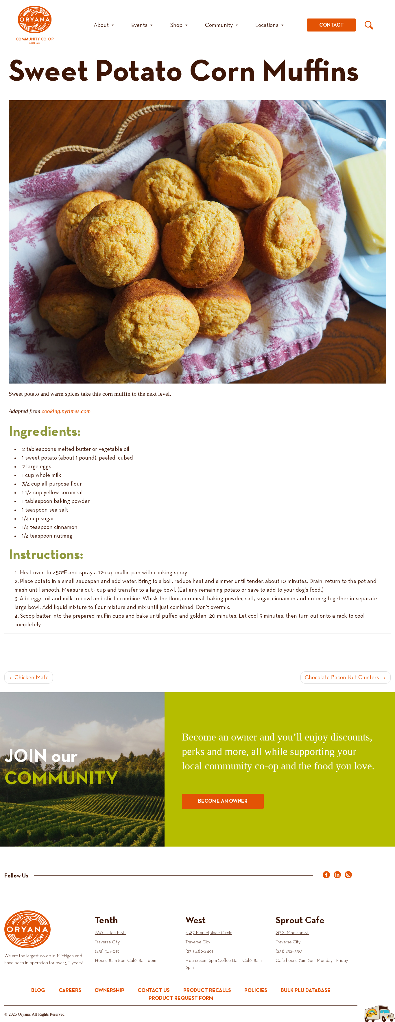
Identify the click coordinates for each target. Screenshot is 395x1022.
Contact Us (154, 990)
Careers (70, 990)
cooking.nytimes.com (66, 411)
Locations (266, 25)
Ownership (109, 990)
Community (219, 25)
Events (139, 25)
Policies (255, 990)
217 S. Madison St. (292, 933)
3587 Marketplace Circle (208, 933)
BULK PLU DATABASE (306, 990)
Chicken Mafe (31, 677)
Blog (38, 990)
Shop (176, 25)
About (101, 25)
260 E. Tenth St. (110, 933)
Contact (331, 25)
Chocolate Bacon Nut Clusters (342, 677)
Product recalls (207, 990)
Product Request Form (181, 998)
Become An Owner (223, 801)
